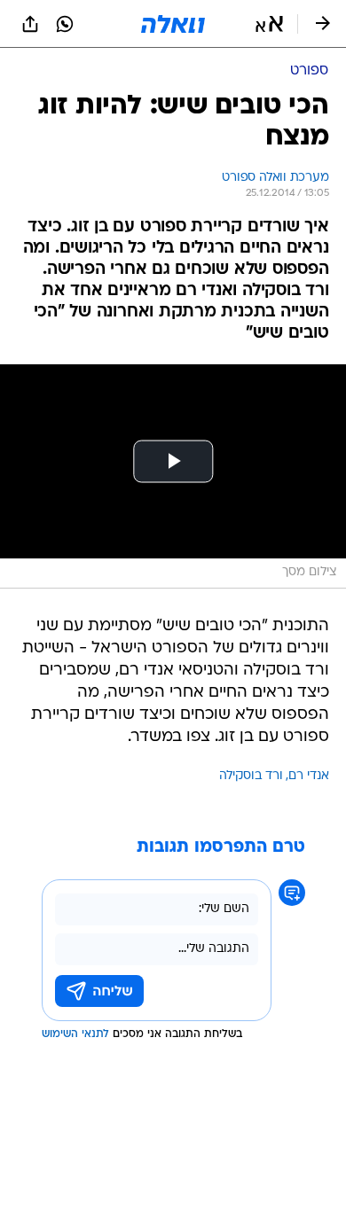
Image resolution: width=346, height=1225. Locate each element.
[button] (269, 24)
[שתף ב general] (30, 24)
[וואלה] (173, 24)
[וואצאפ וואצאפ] (65, 24)
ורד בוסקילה (251, 776)
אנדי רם (308, 776)
